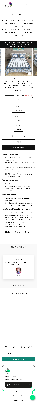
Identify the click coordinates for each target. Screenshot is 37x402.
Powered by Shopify (18, 400)
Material (18, 126)
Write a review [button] (18, 359)
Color (18, 116)
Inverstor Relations (18, 395)
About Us (18, 392)
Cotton (18, 130)
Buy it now (18, 148)
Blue (18, 120)
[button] (18, 385)
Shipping (21, 98)
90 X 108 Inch (18, 111)
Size (18, 107)
